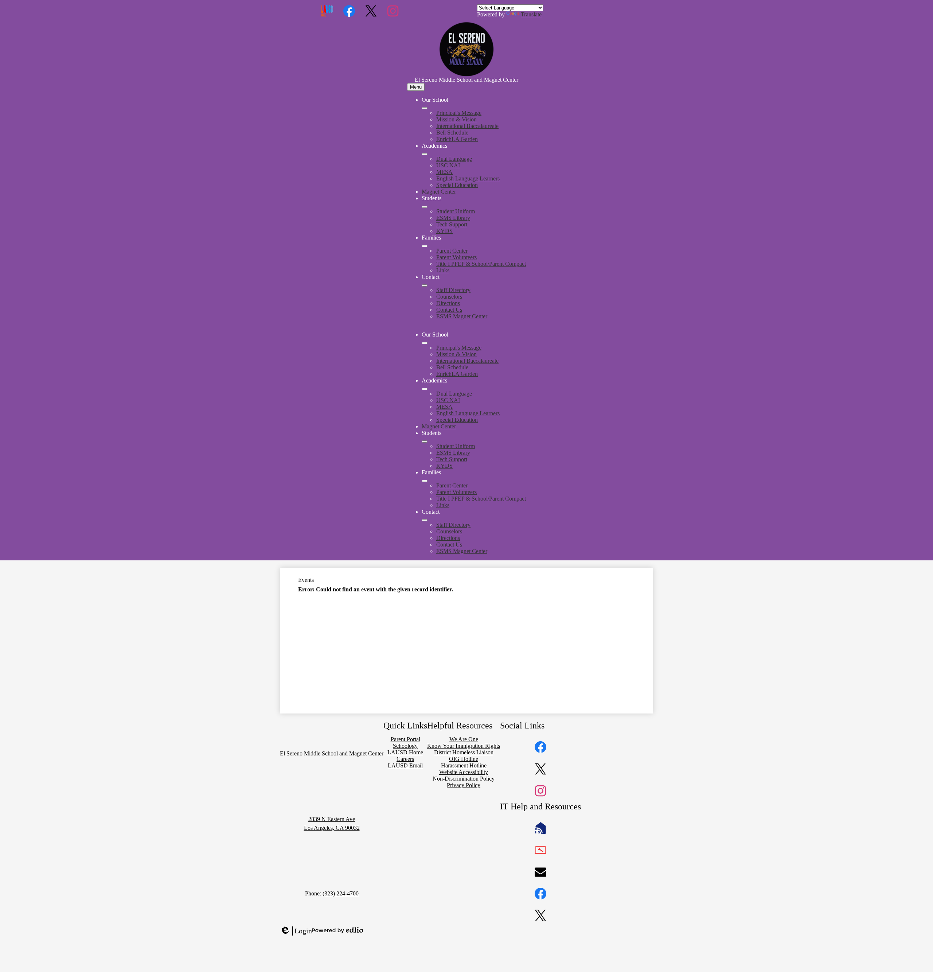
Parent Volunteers (456, 257)
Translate (531, 14)
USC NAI (448, 165)
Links (442, 270)
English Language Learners (468, 178)
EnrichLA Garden (457, 139)
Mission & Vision (456, 119)
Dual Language (454, 159)
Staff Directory (453, 290)
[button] (425, 343)
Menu (416, 87)
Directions (448, 303)
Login (296, 931)
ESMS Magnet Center (461, 316)
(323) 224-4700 (341, 893)
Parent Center (452, 251)
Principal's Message (458, 113)
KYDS (444, 231)
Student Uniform (455, 211)
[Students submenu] (425, 207)
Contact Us (449, 310)
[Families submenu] (425, 246)
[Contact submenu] (425, 285)
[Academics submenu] (425, 154)
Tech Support (451, 224)
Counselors (449, 296)
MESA (444, 172)
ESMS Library (453, 218)
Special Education (457, 185)
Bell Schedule (452, 132)
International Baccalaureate (467, 126)
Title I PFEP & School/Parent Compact (481, 264)
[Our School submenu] (425, 108)
